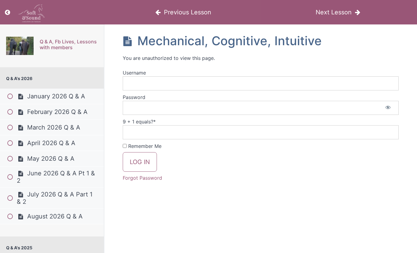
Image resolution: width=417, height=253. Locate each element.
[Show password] (388, 108)
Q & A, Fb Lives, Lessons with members (68, 44)
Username (134, 73)
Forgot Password (142, 178)
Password (134, 97)
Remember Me (144, 146)
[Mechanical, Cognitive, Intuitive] (20, 46)
